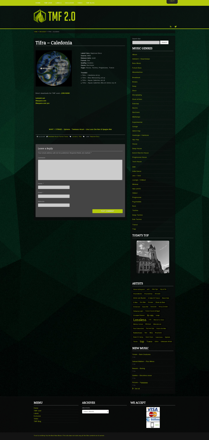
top (142, 341)
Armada (157, 294)
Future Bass (137, 68)
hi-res (150, 315)
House (57, 136)
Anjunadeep (148, 294)
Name (41, 183)
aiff (148, 289)
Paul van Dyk (150, 328)
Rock (134, 206)
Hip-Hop (135, 139)
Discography (137, 95)
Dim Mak (143, 302)
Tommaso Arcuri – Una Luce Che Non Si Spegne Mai (92, 129)
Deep (134, 86)
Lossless (75, 136)
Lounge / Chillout (139, 180)
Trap (134, 229)
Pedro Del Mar (161, 328)
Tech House (137, 161)
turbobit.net (40, 98)
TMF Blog (37, 421)
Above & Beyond (139, 289)
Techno (61, 136)
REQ (151, 333)
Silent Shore (149, 337)
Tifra (80, 136)
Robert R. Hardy (138, 337)
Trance (66, 136)
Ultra (156, 341)
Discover (150, 302)
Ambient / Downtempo (141, 59)
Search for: (136, 39)
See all (137, 388)
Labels (36, 413)
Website (41, 201)
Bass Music (136, 63)
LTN (150, 320)
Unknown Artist (166, 341)
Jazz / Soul (136, 175)
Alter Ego (155, 289)
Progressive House (139, 157)
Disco (134, 90)
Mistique (148, 324)
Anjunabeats (137, 294)
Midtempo (136, 117)
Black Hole (165, 298)
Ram (146, 333)
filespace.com (41, 101)
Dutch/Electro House (140, 153)
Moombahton (137, 72)
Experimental (137, 122)
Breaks (135, 82)
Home (36, 32)
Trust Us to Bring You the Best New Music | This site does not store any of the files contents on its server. (69, 435)
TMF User (37, 411)
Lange (158, 315)
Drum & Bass (137, 99)
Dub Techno (137, 219)
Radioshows (137, 333)
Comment (41, 158)
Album (134, 54)
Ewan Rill (145, 307)
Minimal (135, 184)
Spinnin (167, 337)
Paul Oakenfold (138, 328)
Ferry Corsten (163, 307)
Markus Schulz (138, 324)
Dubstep (135, 103)
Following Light (138, 311)
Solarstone (159, 337)
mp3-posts (136, 189)
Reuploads (158, 333)
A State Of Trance (154, 298)
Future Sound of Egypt (153, 311)
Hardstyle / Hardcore (140, 135)
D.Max (135, 302)
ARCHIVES (86, 408)
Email (40, 192)
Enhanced (136, 307)
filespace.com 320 (42, 103)
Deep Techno (137, 215)
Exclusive (153, 307)
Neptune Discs (94, 136)
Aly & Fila (163, 289)
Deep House (137, 148)
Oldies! (135, 193)
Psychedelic (136, 202)
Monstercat (157, 324)
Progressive (136, 197)
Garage (135, 126)
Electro (135, 108)
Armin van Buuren (139, 298)
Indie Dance (136, 171)
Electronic (136, 112)
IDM (133, 167)
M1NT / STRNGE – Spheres (59, 129)
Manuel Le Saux (159, 320)
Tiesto (135, 342)
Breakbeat (42, 32)
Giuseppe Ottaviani (139, 315)
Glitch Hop (136, 131)
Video (36, 419)
